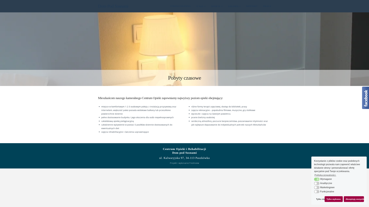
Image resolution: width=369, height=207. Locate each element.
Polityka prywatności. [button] (325, 175)
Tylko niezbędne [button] (319, 199)
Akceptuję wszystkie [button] (355, 199)
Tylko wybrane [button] (333, 199)
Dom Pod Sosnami (113, 6)
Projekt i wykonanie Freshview (184, 163)
